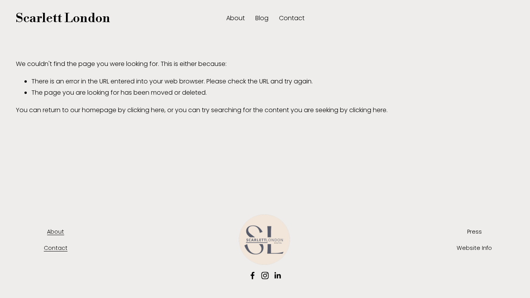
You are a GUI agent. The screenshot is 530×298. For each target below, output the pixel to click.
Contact (292, 18)
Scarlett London (63, 18)
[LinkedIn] (277, 275)
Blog (261, 18)
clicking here (146, 110)
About (235, 18)
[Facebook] (252, 275)
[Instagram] (265, 275)
